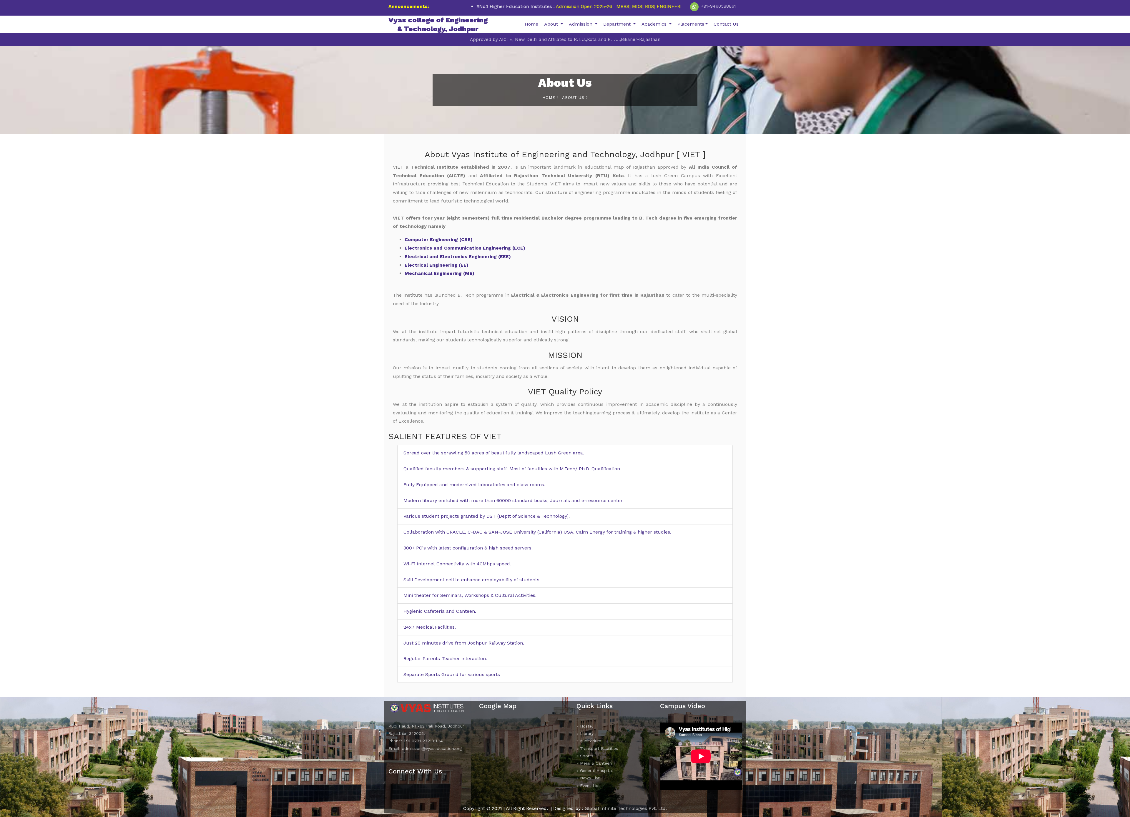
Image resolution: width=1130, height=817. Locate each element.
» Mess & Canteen (594, 763)
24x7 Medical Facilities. (429, 627)
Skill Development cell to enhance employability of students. (472, 579)
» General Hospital (594, 770)
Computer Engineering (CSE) (439, 239)
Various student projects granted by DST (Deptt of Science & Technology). (486, 516)
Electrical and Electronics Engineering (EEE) (458, 256)
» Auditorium (588, 740)
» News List (588, 778)
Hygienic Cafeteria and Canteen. (439, 611)
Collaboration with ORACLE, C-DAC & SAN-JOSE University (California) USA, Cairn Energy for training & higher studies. (537, 532)
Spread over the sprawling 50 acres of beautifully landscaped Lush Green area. (493, 453)
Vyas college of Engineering (438, 24)
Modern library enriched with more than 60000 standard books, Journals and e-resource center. (513, 500)
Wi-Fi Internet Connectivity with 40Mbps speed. (457, 564)
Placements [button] (690, 24)
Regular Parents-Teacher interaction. (445, 658)
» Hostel (584, 726)
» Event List (588, 785)
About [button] (551, 24)
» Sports (584, 755)
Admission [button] (581, 24)
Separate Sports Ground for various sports (451, 674)
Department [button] (617, 24)
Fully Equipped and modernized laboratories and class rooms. (474, 484)
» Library (585, 733)
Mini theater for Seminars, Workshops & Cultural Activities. (469, 595)
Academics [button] (655, 24)
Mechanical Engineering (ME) (439, 273)
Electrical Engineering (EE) (436, 265)
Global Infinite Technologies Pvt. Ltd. (626, 808)
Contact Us (726, 24)
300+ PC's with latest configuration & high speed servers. (468, 548)
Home (531, 24)
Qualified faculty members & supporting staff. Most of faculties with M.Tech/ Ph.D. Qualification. (512, 468)
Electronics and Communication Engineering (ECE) (465, 248)
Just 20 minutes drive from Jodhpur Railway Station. (463, 643)
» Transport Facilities (597, 748)
